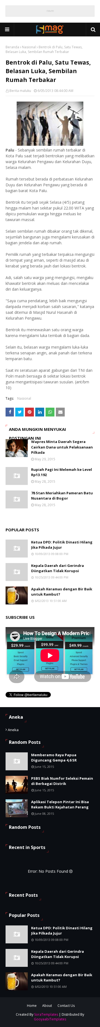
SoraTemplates (46, 1014)
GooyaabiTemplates (50, 1019)
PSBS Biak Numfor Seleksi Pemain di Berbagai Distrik (62, 781)
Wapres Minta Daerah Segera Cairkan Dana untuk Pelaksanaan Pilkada (62, 447)
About (47, 1005)
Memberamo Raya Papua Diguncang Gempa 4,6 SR (54, 757)
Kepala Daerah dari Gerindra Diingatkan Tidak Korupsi (57, 568)
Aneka (13, 729)
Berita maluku (20, 90)
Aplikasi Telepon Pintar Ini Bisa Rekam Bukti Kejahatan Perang (60, 804)
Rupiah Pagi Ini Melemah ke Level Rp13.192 (61, 472)
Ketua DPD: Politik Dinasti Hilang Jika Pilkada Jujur (61, 545)
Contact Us (66, 1005)
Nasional (29, 47)
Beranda (12, 47)
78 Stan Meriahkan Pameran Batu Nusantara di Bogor (62, 495)
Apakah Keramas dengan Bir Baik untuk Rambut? (61, 592)
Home (32, 1005)
